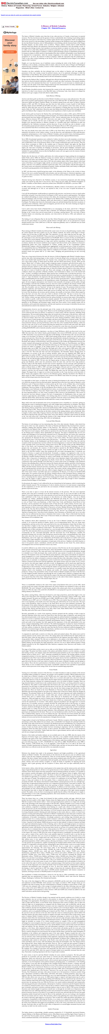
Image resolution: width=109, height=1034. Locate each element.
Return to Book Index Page (53, 1024)
